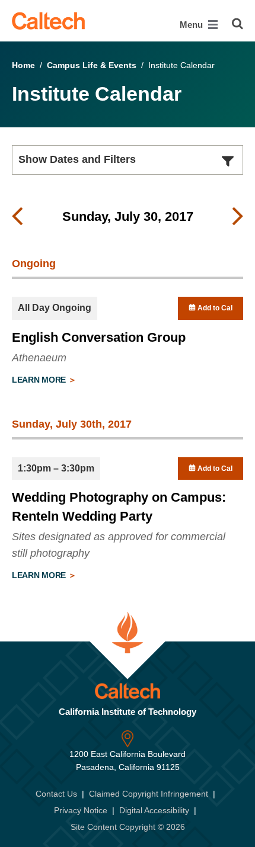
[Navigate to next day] (237, 216)
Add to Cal (214, 308)
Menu (192, 25)
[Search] (237, 24)
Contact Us (56, 793)
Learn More (40, 379)
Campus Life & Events (91, 65)
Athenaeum (39, 358)
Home (23, 65)
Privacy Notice (80, 810)
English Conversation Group (99, 337)
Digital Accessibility (154, 810)
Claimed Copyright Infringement (148, 793)
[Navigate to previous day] (17, 216)
